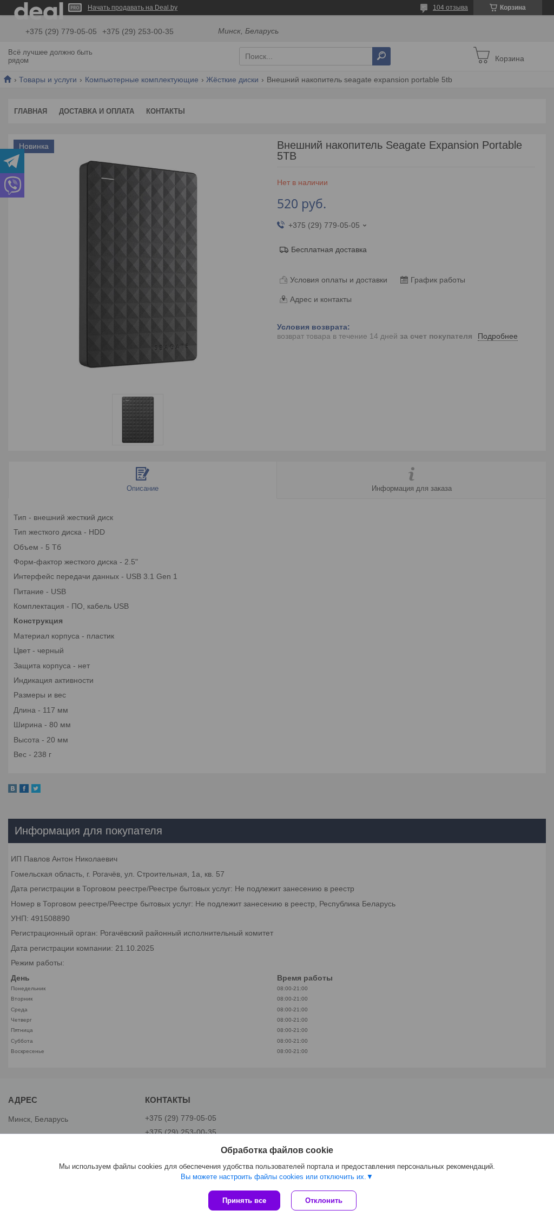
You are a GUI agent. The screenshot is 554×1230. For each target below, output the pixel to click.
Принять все (244, 1200)
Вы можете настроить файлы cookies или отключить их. (273, 1177)
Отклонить (323, 1200)
